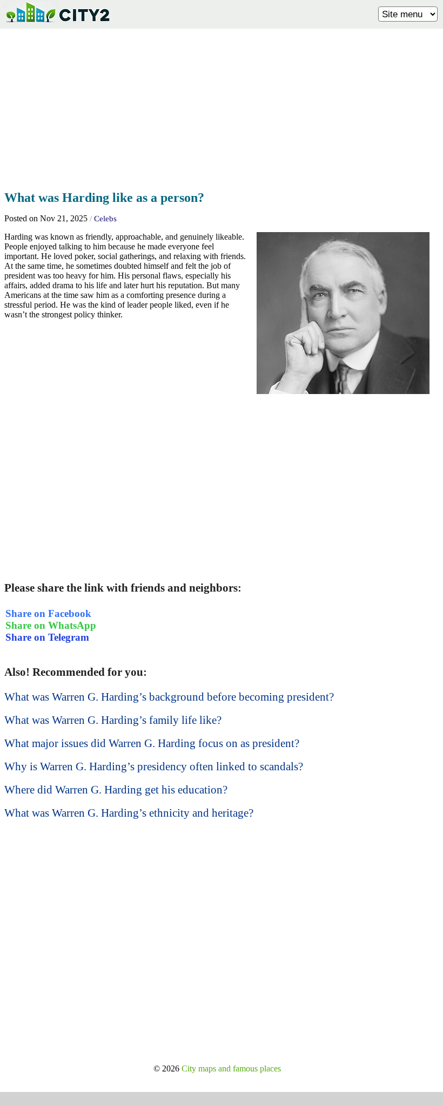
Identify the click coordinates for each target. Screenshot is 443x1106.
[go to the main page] (57, 24)
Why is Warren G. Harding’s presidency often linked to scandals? (153, 766)
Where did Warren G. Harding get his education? (115, 789)
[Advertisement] (221, 106)
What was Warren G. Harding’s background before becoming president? (169, 696)
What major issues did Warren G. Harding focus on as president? (151, 743)
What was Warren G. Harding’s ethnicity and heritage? (128, 812)
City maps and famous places (231, 1068)
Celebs (105, 218)
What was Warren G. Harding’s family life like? (113, 720)
